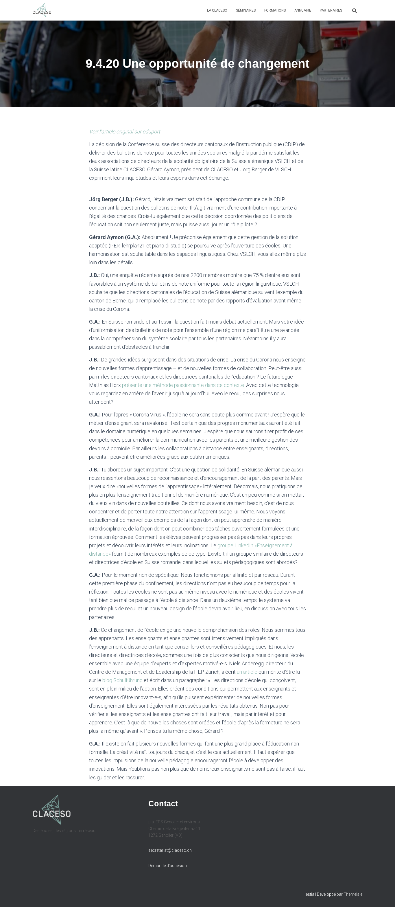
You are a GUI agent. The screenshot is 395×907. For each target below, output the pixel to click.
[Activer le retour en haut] (383, 895)
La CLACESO (217, 10)
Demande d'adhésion (167, 865)
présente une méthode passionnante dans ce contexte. (183, 385)
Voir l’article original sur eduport (124, 131)
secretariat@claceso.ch (170, 850)
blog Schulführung (122, 680)
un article (247, 672)
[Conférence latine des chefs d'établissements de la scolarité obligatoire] (42, 10)
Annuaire (302, 10)
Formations (275, 10)
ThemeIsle (353, 894)
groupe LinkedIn (235, 545)
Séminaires (246, 10)
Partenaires (331, 10)
